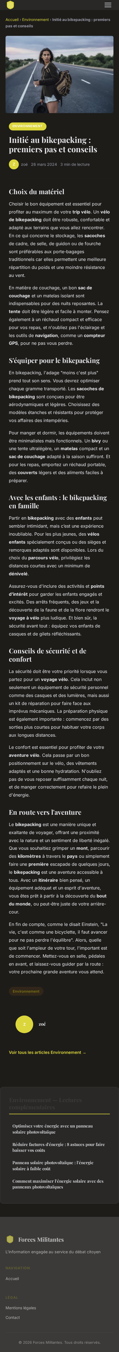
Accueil (12, 19)
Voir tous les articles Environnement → (47, 1052)
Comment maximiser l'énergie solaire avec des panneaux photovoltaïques (58, 1184)
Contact (13, 1317)
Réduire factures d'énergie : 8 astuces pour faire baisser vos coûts (58, 1147)
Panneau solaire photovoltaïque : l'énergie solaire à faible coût (53, 1165)
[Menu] (107, 5)
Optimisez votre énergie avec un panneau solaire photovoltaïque (52, 1128)
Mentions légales (21, 1307)
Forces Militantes (41, 1239)
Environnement (35, 19)
